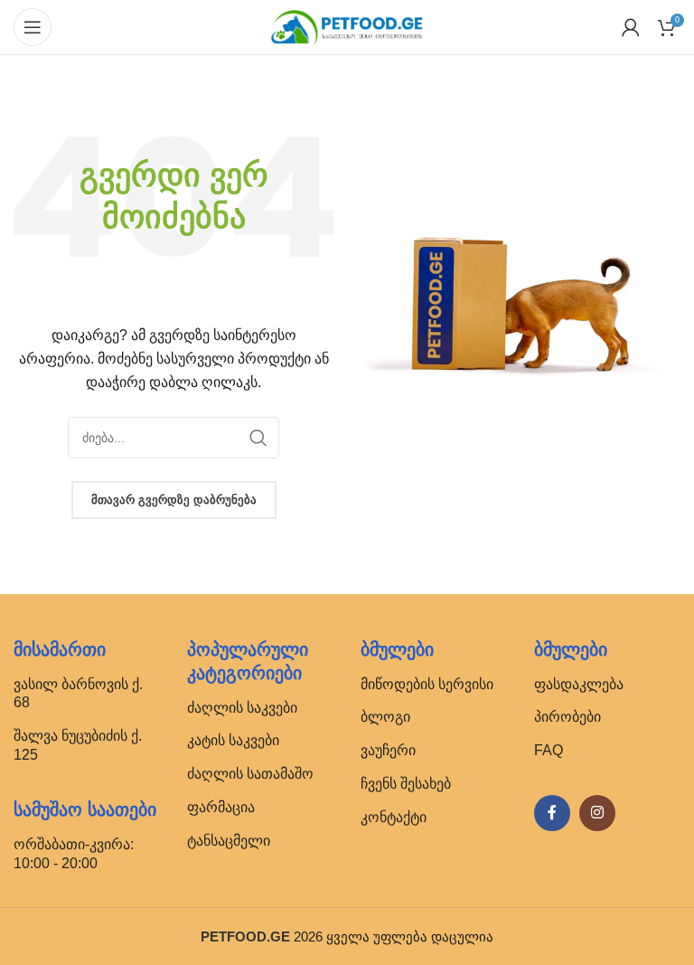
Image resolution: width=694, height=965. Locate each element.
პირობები (567, 716)
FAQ (548, 750)
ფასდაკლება (579, 684)
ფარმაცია (221, 807)
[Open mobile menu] (33, 27)
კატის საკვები (233, 740)
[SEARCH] (258, 438)
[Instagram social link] (597, 813)
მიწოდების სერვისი (427, 684)
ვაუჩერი (388, 750)
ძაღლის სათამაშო (250, 773)
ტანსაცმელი (228, 840)
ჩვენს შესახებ (406, 783)
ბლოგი (385, 716)
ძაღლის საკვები (242, 707)
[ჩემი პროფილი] (631, 27)
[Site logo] (347, 25)
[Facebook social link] (552, 813)
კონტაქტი (394, 817)
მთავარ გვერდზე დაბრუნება (174, 499)
